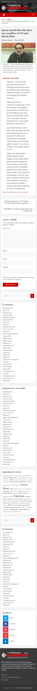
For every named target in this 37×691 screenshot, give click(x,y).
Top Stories (14, 78)
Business (6, 313)
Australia (5, 478)
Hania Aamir (30, 482)
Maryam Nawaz (8, 493)
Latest (5, 336)
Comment (6, 228)
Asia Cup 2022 (18, 475)
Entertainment (7, 317)
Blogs (4, 310)
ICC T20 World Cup (15, 485)
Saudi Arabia (23, 509)
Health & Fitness (8, 327)
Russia (5, 357)
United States (7, 378)
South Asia (6, 364)
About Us (4, 675)
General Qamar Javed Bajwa (17, 482)
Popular (5, 352)
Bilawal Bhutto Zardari (23, 478)
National (5, 343)
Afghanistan (5, 475)
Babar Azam (13, 478)
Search (32, 296)
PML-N (10, 505)
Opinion (5, 348)
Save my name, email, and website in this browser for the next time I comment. (18, 278)
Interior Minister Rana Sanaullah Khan (23, 489)
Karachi (15, 491)
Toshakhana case (16, 511)
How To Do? (7, 329)
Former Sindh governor (13, 192)
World (4, 381)
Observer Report (7, 40)
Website (5, 267)
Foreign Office (18, 480)
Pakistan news (15, 503)
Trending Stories (8, 376)
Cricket (11, 480)
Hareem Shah (6, 485)
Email (5, 259)
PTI (23, 507)
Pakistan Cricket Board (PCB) (14, 499)
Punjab (5, 355)
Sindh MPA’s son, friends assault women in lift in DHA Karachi (18, 210)
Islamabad (6, 491)
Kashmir (5, 331)
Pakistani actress (14, 501)
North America (7, 345)
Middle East (6, 338)
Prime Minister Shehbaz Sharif (12, 507)
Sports (5, 369)
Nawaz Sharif (22, 493)
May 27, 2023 (19, 40)
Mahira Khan (26, 491)
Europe (5, 322)
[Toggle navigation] (3, 15)
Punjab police (14, 509)
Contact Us (4, 680)
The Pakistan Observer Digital (24, 688)
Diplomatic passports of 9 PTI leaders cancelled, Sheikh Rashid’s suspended (16, 202)
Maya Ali (15, 493)
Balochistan (6, 308)
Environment (7, 320)
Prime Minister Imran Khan (22, 505)
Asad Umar (12, 475)
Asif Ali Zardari (27, 475)
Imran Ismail (24, 192)
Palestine (5, 505)
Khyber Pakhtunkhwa (9, 334)
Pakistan (6, 78)
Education (6, 315)
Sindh (4, 362)
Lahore (20, 491)
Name (5, 251)
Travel (5, 373)
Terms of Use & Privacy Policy (10, 677)
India (11, 489)
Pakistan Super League (25, 503)
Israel (11, 491)
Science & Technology (10, 359)
